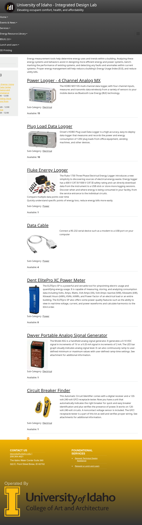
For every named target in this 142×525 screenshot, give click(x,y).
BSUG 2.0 (5, 39)
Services (4, 28)
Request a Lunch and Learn (87, 466)
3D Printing (6, 50)
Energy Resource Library (13, 33)
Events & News (8, 22)
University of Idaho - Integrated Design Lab (56, 4)
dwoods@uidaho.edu (20, 453)
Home (3, 17)
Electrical (47, 107)
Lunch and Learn (8, 44)
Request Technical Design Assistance (86, 459)
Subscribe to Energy (28, 438)
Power (46, 206)
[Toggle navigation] (138, 33)
